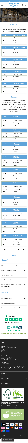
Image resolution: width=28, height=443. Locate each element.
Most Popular (5, 378)
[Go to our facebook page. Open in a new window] (3, 367)
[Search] (22, 5)
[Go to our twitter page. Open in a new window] (10, 367)
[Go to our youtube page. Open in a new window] (14, 367)
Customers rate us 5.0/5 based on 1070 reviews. (14, 333)
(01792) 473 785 (5, 364)
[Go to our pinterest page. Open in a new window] (18, 367)
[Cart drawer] (25, 5)
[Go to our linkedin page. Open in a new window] (22, 367)
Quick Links (4, 383)
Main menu (4, 373)
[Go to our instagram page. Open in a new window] (6, 367)
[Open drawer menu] (2, 5)
